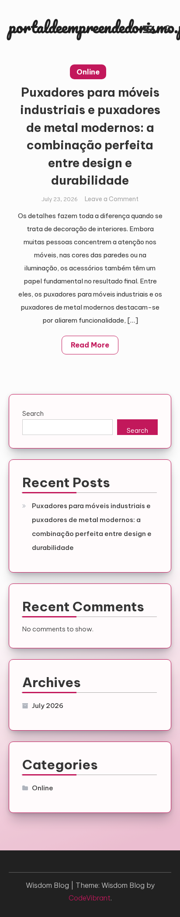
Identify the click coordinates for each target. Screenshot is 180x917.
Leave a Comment (111, 199)
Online (88, 71)
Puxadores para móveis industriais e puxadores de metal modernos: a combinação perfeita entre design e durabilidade (92, 527)
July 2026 (47, 705)
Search (33, 413)
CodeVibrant (90, 897)
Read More (90, 345)
